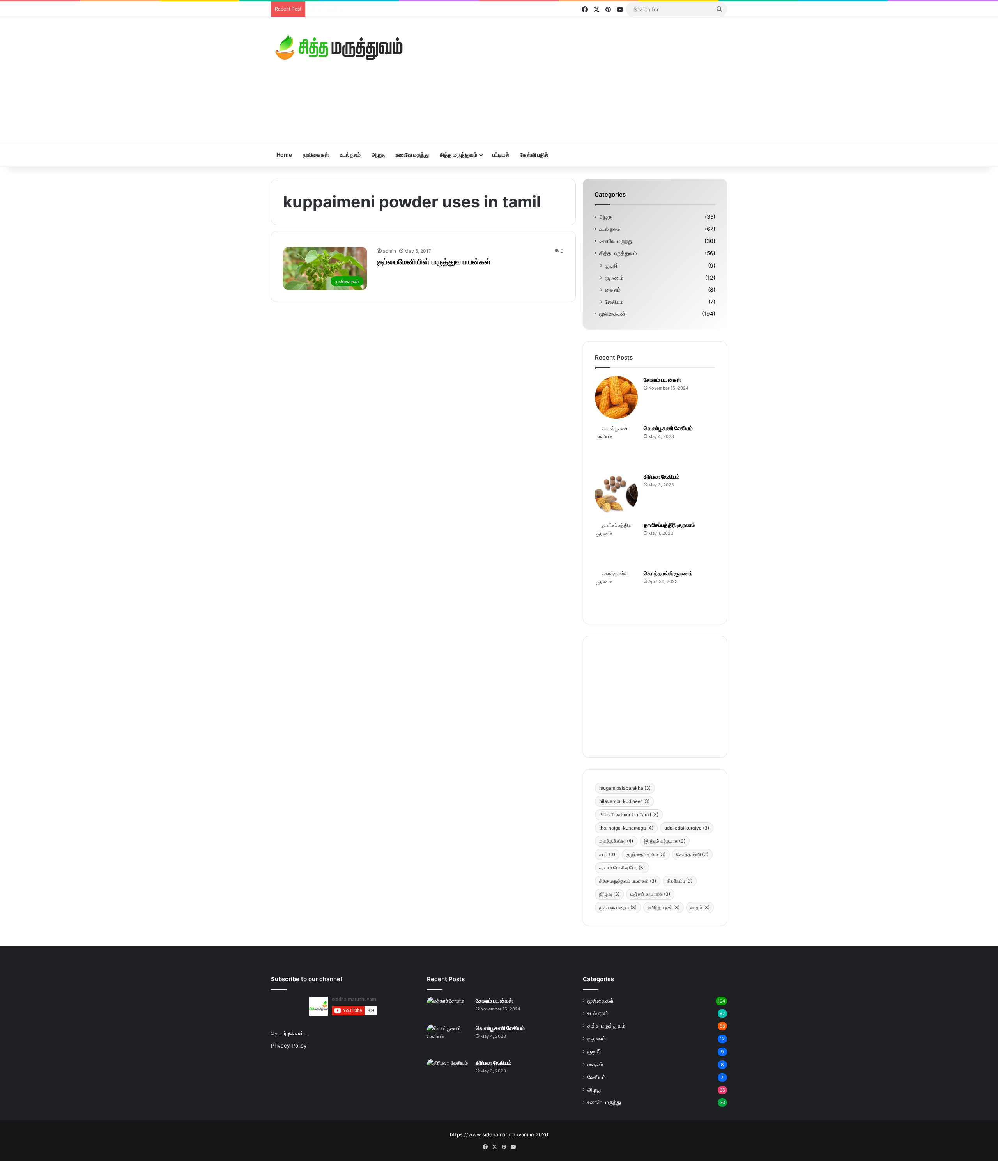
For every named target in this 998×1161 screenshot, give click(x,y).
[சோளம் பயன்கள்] (616, 397)
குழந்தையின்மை (645, 854)
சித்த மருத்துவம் (458, 154)
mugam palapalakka (625, 788)
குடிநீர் (612, 265)
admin (389, 251)
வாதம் (700, 907)
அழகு (378, 154)
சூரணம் (614, 277)
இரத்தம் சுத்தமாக (664, 841)
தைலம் (613, 289)
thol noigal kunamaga (626, 828)
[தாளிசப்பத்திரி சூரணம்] (616, 542)
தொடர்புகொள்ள (289, 1033)
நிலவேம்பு (679, 881)
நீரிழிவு (609, 894)
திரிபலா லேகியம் (661, 476)
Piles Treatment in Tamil (628, 814)
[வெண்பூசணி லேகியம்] (616, 445)
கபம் (607, 854)
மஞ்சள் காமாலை (650, 894)
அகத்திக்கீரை (616, 841)
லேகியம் (614, 301)
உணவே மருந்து (412, 154)
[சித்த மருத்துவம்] (339, 47)
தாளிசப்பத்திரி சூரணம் (333, 9)
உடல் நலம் (350, 154)
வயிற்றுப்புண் (663, 907)
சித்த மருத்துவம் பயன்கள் (627, 881)
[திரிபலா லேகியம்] (616, 494)
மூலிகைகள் (316, 154)
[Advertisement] (577, 80)
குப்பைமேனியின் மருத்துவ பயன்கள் (434, 261)
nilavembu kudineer (624, 801)
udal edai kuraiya (686, 828)
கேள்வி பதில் (534, 154)
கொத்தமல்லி (692, 854)
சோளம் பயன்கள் (662, 379)
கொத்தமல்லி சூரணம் (668, 573)
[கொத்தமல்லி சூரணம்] (616, 590)
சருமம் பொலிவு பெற (622, 867)
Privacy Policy (289, 1045)
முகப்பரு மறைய (618, 907)
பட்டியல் (500, 154)
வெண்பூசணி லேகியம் (668, 428)
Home (284, 154)
